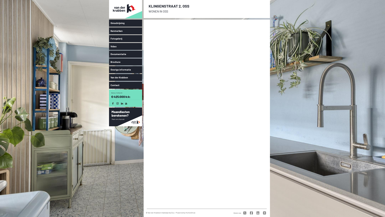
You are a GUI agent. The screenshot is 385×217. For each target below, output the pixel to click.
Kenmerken (117, 31)
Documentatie (118, 54)
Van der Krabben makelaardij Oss (161, 213)
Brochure (115, 62)
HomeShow (190, 213)
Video (114, 46)
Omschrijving (118, 23)
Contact (115, 85)
